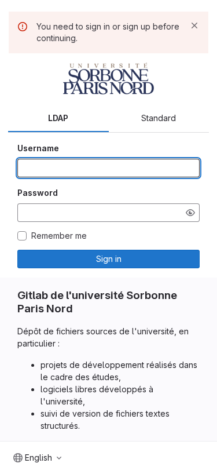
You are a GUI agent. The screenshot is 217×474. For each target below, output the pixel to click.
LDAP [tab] (58, 118)
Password (37, 193)
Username (38, 148)
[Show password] (190, 212)
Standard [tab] (158, 118)
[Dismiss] (194, 25)
